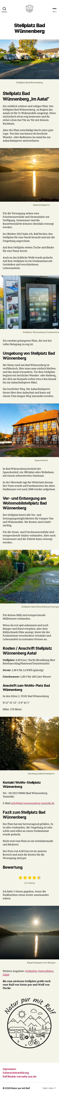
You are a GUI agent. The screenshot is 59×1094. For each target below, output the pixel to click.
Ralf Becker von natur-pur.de (19, 1076)
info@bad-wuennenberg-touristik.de (32, 803)
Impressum (9, 1069)
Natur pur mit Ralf (20, 1088)
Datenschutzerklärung (16, 1072)
